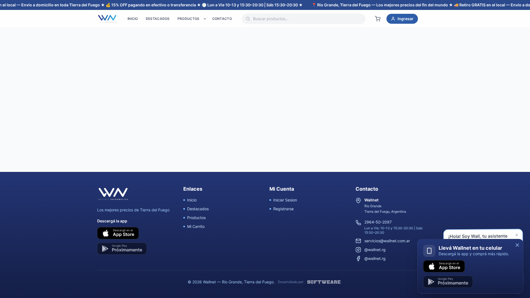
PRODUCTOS (188, 19)
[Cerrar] (517, 245)
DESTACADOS (158, 19)
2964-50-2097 (378, 222)
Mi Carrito (196, 226)
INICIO (133, 19)
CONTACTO (222, 19)
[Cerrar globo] (518, 236)
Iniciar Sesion (285, 200)
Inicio (192, 200)
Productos (196, 217)
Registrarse (283, 208)
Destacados (198, 208)
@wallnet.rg (375, 249)
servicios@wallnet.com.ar (387, 240)
